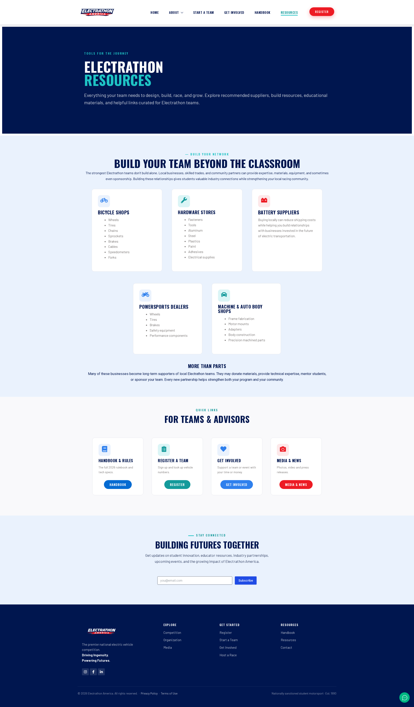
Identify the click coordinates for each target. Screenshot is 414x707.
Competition (172, 632)
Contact (286, 647)
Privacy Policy (149, 693)
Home (155, 12)
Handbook (262, 12)
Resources (289, 12)
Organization (172, 640)
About (174, 12)
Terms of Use (169, 693)
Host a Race (228, 655)
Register (226, 632)
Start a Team (203, 12)
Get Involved (234, 12)
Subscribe (245, 580)
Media (167, 647)
